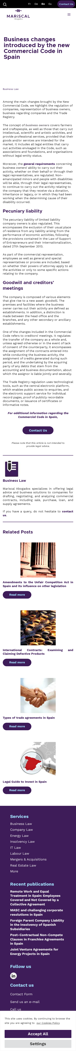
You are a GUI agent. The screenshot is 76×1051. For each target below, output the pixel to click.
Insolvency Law (22, 841)
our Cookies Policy (48, 1022)
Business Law (14, 480)
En (43, 3)
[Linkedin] (16, 976)
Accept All (38, 1034)
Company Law (21, 829)
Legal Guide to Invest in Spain (25, 781)
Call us (15, 1009)
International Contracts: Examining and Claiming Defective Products (38, 652)
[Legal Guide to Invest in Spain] (38, 775)
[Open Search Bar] (5, 4)
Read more (17, 594)
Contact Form (21, 994)
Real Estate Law (23, 865)
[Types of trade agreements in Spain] (38, 711)
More (14, 871)
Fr (29, 3)
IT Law (15, 847)
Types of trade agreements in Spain (29, 717)
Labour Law (19, 853)
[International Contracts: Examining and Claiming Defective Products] (38, 643)
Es (50, 3)
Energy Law (19, 836)
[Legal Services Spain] (18, 14)
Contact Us (66, 4)
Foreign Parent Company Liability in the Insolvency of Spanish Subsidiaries (37, 924)
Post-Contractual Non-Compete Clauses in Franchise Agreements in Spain (37, 939)
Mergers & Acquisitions (28, 859)
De (36, 3)
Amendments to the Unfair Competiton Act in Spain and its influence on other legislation (38, 584)
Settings (38, 1043)
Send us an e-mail (25, 1002)
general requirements (39, 164)
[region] (38, 1031)
